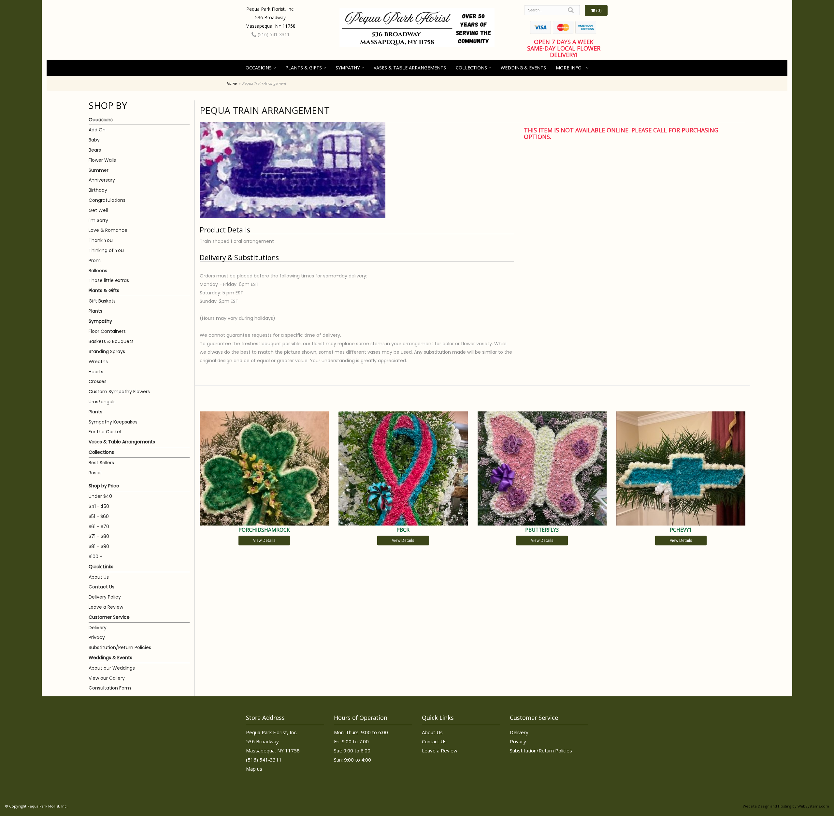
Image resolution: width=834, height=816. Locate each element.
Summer (98, 170)
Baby (94, 140)
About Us (99, 577)
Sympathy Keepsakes (113, 422)
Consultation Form (110, 688)
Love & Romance (108, 230)
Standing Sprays (107, 351)
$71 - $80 (99, 536)
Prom (95, 260)
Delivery (98, 627)
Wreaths (98, 361)
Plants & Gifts (303, 68)
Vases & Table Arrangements (410, 68)
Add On (97, 129)
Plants (95, 311)
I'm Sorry (98, 220)
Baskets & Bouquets (111, 341)
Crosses (98, 381)
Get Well (98, 210)
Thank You (101, 240)
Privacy (97, 637)
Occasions (259, 68)
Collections (471, 68)
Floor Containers (107, 331)
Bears (95, 150)
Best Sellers (101, 462)
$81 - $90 (99, 546)
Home (231, 83)
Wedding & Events (523, 68)
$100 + (96, 556)
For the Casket (105, 431)
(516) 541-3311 (273, 34)
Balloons (98, 270)
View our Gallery (107, 678)
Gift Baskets (102, 301)
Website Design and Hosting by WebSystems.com (786, 806)
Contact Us (101, 587)
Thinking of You (106, 250)
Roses (95, 472)
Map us (254, 768)
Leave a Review (106, 607)
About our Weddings (112, 668)
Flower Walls (102, 160)
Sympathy (348, 68)
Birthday (98, 190)
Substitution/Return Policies (120, 647)
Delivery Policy (105, 597)
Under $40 (100, 496)
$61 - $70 (99, 526)
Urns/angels (102, 401)
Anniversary (102, 180)
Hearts (96, 371)
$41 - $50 (99, 506)
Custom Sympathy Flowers (119, 391)
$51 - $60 (99, 516)
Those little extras (109, 280)
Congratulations (107, 200)
